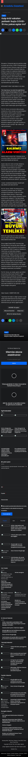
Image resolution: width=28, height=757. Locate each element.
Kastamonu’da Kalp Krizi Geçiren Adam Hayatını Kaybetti (14, 335)
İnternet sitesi (4, 499)
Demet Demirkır (9, 310)
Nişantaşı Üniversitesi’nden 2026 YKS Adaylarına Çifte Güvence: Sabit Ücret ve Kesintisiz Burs (7, 585)
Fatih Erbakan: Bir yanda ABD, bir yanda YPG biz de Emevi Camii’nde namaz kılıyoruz (18, 560)
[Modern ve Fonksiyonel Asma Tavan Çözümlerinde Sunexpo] (21, 595)
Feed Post (15, 742)
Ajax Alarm (16, 746)
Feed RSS (20, 740)
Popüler (5, 520)
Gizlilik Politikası (14, 753)
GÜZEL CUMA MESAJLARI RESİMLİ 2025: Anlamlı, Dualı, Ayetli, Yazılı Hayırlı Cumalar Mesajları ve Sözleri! (18, 528)
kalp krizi (20, 310)
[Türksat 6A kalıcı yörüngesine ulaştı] (5, 649)
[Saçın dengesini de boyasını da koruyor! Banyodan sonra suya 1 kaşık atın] (21, 421)
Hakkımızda (3, 753)
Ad (2, 487)
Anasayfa (4, 12)
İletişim (8, 753)
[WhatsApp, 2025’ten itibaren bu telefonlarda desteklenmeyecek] (5, 669)
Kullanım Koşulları (11, 755)
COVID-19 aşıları (14, 307)
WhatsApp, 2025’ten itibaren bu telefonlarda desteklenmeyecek (18, 669)
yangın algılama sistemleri (8, 746)
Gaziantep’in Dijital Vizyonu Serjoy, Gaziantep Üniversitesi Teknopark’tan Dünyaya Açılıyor (18, 702)
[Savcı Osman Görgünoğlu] (6, 553)
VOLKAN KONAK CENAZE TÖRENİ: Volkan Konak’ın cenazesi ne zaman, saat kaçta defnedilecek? (6, 452)
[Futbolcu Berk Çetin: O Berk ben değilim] (6, 538)
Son (14, 520)
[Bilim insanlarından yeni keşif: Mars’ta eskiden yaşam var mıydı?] (5, 655)
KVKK (25, 753)
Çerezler (21, 753)
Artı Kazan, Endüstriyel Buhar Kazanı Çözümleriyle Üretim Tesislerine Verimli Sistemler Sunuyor (6, 605)
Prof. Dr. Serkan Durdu (14, 314)
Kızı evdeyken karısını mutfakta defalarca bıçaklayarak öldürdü (20, 450)
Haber (9, 12)
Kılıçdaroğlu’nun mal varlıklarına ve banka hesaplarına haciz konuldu (18, 545)
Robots (16, 740)
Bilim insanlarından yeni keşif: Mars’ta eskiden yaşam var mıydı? (18, 655)
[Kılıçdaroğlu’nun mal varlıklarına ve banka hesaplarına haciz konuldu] (6, 546)
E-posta (3, 493)
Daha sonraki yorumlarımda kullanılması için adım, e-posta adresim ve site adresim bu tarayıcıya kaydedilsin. (14, 508)
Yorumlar (22, 520)
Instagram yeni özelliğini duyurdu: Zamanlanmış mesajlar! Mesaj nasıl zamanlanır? (17, 662)
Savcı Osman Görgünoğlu (18, 551)
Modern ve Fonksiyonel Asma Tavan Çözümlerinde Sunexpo (20, 602)
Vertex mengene (19, 572)
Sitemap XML (5, 740)
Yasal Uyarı (18, 755)
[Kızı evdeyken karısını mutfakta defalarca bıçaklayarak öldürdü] (21, 441)
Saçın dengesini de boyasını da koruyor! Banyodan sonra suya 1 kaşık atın (21, 430)
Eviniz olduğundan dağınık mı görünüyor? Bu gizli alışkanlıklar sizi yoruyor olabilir (7, 430)
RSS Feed (11, 740)
